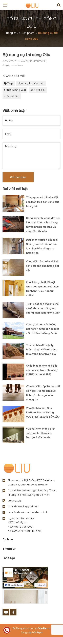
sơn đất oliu (38, 89)
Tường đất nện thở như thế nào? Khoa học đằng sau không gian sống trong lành (43, 308)
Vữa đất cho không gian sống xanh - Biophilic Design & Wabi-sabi (40, 433)
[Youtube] (6, 612)
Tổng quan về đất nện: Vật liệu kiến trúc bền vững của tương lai (42, 202)
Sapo (39, 632)
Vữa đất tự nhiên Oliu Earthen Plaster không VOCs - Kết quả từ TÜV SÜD (43, 412)
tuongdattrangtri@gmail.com (23, 506)
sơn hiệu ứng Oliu (15, 89)
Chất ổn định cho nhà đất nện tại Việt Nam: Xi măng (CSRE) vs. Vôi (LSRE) (41, 370)
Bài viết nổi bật (15, 188)
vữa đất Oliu (11, 96)
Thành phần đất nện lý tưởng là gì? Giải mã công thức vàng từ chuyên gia (41, 349)
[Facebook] (13, 612)
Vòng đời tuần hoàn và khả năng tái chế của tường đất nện (42, 266)
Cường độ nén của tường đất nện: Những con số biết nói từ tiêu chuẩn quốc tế (42, 329)
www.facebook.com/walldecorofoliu (28, 512)
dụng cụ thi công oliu (31, 83)
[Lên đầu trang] (52, 629)
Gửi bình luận (18, 177)
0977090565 (14, 500)
